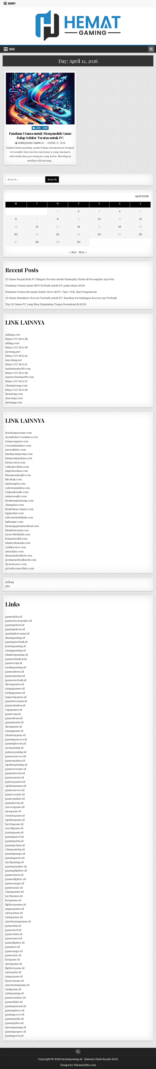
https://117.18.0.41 (16, 364)
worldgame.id (14, 828)
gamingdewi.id (14, 625)
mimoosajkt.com (16, 496)
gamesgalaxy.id (15, 760)
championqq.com (16, 385)
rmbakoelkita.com (17, 466)
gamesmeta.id (14, 874)
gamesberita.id (15, 773)
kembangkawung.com (19, 500)
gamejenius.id (14, 722)
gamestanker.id (15, 997)
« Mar (73, 252)
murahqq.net (13, 360)
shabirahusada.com (17, 542)
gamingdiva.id (14, 1023)
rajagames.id (13, 709)
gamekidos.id (14, 1001)
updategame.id (15, 819)
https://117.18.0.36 (16, 338)
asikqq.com (12, 334)
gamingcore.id (14, 1014)
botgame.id (12, 959)
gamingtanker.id (16, 866)
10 (99, 219)
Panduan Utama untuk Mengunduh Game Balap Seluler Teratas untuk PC (40, 135)
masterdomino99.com (19, 377)
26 (140, 234)
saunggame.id (14, 730)
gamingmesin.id (15, 1006)
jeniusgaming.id (15, 646)
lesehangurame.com (18, 432)
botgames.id (13, 900)
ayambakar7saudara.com (21, 437)
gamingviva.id (14, 1035)
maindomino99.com (18, 368)
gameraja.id (13, 714)
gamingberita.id (15, 743)
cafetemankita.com (17, 488)
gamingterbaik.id (16, 641)
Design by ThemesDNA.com (78, 1065)
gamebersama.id (16, 701)
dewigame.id (13, 726)
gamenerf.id (13, 930)
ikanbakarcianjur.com (19, 509)
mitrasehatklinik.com (19, 517)
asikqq (9, 582)
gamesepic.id (14, 887)
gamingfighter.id (16, 870)
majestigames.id (15, 697)
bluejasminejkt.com (18, 475)
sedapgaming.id (15, 667)
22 (57, 234)
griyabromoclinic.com (19, 568)
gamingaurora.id (16, 739)
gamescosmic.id (15, 768)
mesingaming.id (15, 1027)
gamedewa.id (13, 718)
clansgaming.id (15, 849)
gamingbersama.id (17, 633)
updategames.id (15, 785)
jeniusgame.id (14, 832)
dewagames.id (14, 684)
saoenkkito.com (15, 449)
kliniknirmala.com (17, 530)
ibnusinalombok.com (18, 555)
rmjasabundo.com (16, 492)
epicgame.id (13, 972)
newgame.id (13, 811)
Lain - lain (42, 128)
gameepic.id (13, 955)
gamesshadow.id (16, 659)
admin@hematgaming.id (31, 143)
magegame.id (14, 976)
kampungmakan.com (18, 458)
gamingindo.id (14, 1018)
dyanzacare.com (16, 564)
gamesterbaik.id (15, 680)
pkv (7, 586)
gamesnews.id (14, 777)
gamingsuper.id (15, 1031)
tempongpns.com (16, 441)
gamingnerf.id (14, 836)
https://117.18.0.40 (16, 389)
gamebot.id (12, 946)
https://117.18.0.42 (16, 355)
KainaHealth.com (16, 538)
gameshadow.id (15, 705)
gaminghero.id (14, 1010)
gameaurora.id (14, 790)
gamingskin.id (14, 841)
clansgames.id (14, 891)
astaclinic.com (14, 551)
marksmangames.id (18, 921)
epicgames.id (14, 912)
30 (78, 242)
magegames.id (14, 908)
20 (16, 234)
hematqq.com (14, 393)
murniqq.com (14, 398)
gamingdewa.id (15, 629)
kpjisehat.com (14, 513)
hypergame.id (14, 980)
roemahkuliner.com (18, 445)
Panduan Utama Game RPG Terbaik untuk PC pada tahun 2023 (45, 285)
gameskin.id (13, 925)
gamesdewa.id (14, 671)
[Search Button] (78, 1051)
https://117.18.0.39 (16, 347)
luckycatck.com (15, 462)
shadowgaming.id (16, 654)
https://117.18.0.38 (16, 372)
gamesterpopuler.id (18, 620)
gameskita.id (13, 616)
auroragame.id (14, 807)
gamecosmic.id (15, 794)
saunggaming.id (15, 650)
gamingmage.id (15, 853)
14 (37, 226)
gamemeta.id (13, 938)
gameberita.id (14, 802)
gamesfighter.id (15, 879)
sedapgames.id (15, 692)
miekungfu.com (15, 483)
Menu (11, 3)
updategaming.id (16, 764)
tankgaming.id (14, 993)
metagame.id (13, 963)
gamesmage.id (14, 883)
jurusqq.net (12, 351)
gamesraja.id (13, 663)
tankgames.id (14, 917)
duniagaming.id (15, 637)
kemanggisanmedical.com (22, 526)
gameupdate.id (15, 798)
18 (119, 226)
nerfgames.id (14, 896)
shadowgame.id (15, 735)
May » (83, 252)
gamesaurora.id (15, 756)
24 (99, 234)
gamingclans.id (15, 845)
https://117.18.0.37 (16, 381)
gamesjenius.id (15, 675)
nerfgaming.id (14, 862)
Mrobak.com (13, 479)
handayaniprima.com (18, 453)
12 (140, 219)
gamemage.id (14, 951)
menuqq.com (13, 402)
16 (78, 226)
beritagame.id (14, 824)
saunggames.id (15, 688)
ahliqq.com (12, 343)
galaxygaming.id (15, 752)
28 (37, 242)
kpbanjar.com (14, 521)
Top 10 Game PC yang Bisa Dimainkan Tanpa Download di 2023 (45, 304)
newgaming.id (14, 747)
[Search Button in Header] (151, 49)
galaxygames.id (15, 781)
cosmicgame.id (15, 815)
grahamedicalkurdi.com (20, 559)
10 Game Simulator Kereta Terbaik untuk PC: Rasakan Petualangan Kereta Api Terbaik (61, 298)
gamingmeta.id (14, 857)
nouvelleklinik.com (17, 534)
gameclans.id (13, 934)
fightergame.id (14, 968)
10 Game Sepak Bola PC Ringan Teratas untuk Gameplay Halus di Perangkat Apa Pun (59, 279)
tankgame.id (13, 989)
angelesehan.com (16, 470)
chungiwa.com (14, 504)
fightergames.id (15, 904)
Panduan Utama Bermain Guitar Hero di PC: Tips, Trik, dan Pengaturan (51, 291)
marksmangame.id (17, 985)
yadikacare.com (15, 547)
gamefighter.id (14, 942)
